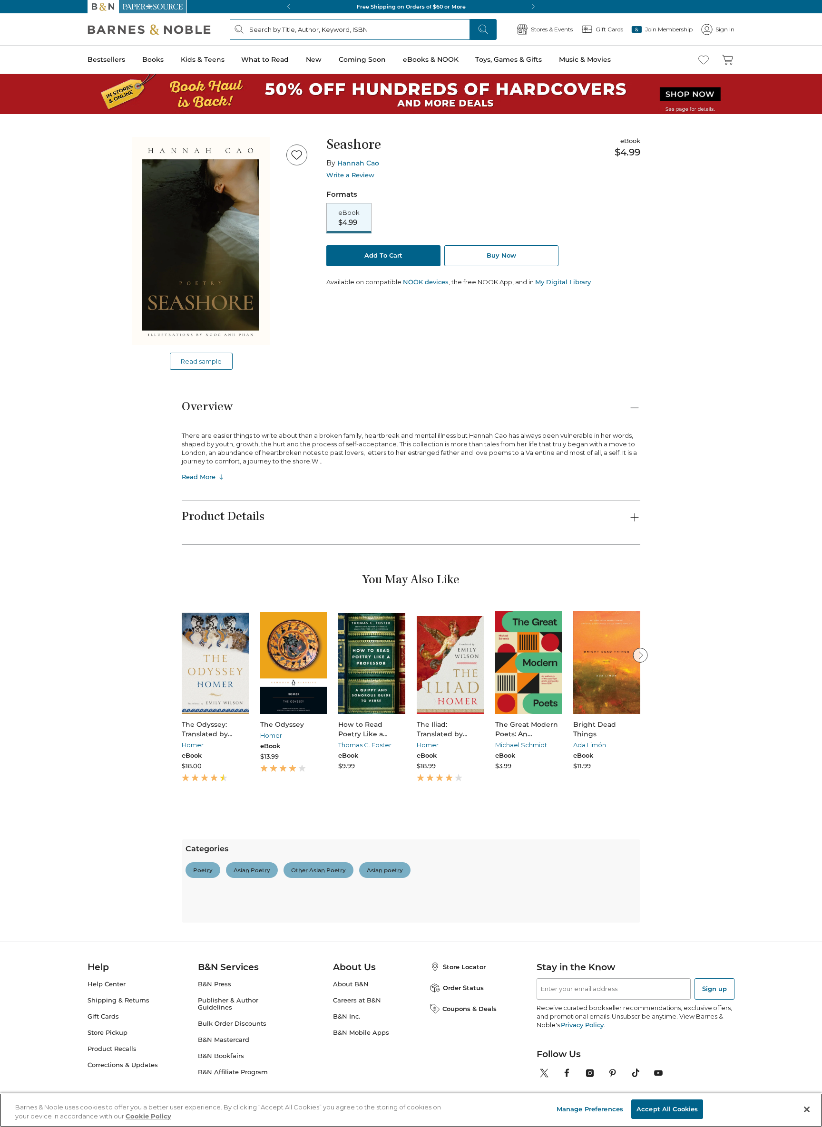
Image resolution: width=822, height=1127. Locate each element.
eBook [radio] (349, 218)
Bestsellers (106, 59)
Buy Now (501, 255)
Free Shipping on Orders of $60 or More (411, 6)
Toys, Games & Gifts (508, 59)
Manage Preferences (590, 1109)
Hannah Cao (358, 163)
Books (153, 59)
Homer (193, 745)
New (314, 59)
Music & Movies (585, 59)
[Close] (806, 1109)
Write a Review (350, 175)
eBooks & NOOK (431, 59)
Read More (198, 477)
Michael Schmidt (521, 745)
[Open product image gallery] (201, 241)
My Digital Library (563, 282)
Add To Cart (383, 255)
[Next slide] (640, 655)
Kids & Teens (203, 59)
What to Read (265, 59)
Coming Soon (362, 59)
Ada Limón (589, 745)
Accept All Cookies (667, 1109)
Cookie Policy (148, 1116)
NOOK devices (426, 282)
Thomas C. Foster (364, 745)
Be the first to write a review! (411, 963)
